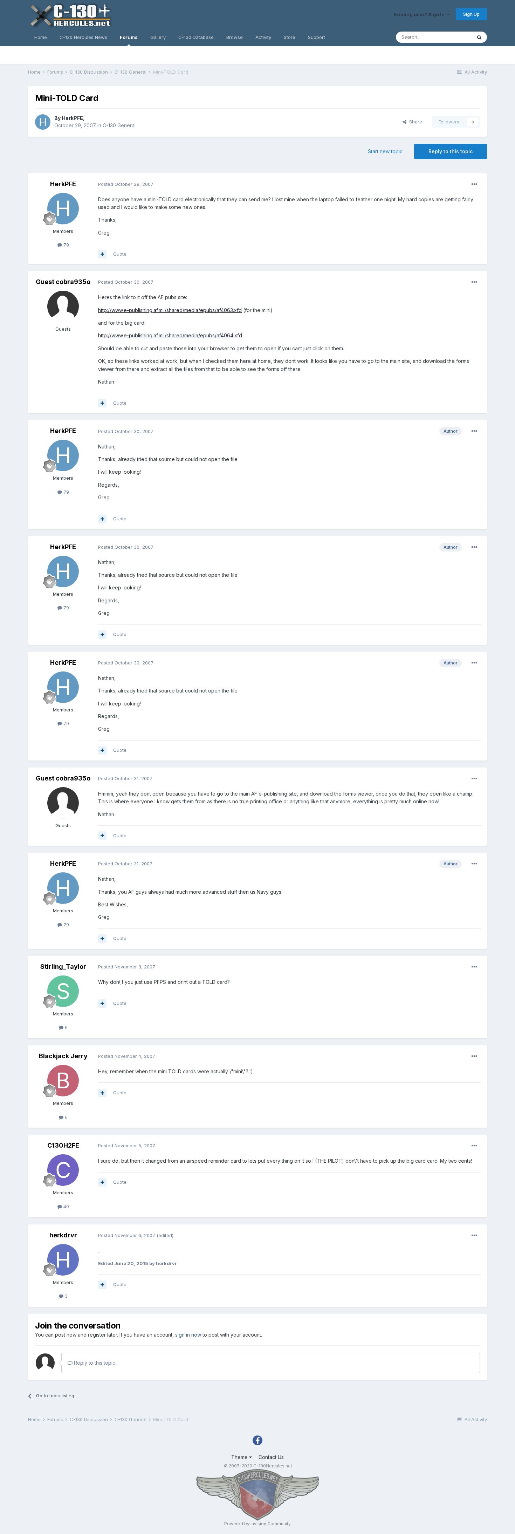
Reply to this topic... (95, 1363)
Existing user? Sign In (420, 14)
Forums (129, 37)
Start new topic (385, 151)
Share (414, 121)
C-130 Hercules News (83, 37)
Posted (125, 184)
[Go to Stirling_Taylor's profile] (63, 991)
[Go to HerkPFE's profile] (42, 122)
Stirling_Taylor (63, 966)
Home (40, 37)
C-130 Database (196, 37)
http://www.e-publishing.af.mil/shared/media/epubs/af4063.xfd (170, 310)
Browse (234, 37)
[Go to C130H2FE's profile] (63, 1170)
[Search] (479, 37)
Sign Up (471, 14)
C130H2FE (63, 1145)
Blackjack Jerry (63, 1056)
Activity (263, 37)
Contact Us (271, 1457)
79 (65, 245)
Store (289, 37)
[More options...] (474, 184)
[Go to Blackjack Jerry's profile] (63, 1080)
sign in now (188, 1335)
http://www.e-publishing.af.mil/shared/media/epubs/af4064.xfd (170, 335)
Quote (119, 254)
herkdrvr (63, 1235)
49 (65, 1206)
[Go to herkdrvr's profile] (63, 1260)
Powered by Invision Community (257, 1523)
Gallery (158, 37)
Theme (240, 1457)
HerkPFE (72, 118)
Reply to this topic (450, 151)
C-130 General (119, 125)
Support (316, 37)
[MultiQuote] (102, 254)
